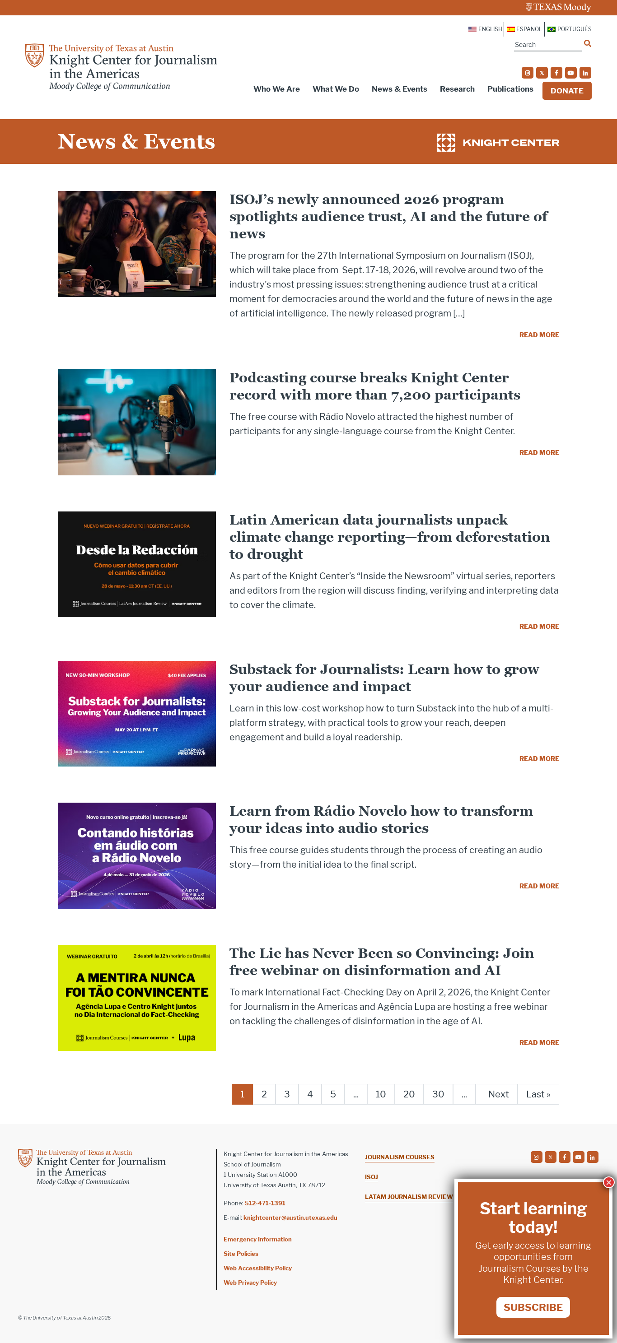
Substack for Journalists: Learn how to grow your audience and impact (384, 677)
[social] (527, 73)
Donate (567, 90)
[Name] (588, 43)
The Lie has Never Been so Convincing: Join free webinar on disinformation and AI (381, 961)
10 (381, 1094)
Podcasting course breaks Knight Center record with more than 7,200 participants (374, 386)
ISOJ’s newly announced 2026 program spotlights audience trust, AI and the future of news (388, 216)
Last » (538, 1094)
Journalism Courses (400, 1157)
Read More (539, 335)
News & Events (399, 88)
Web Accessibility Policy (258, 1268)
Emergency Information (258, 1239)
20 (409, 1094)
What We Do (336, 88)
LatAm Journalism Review (409, 1196)
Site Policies (241, 1253)
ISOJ (371, 1176)
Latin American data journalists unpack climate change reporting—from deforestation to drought (389, 537)
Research (457, 88)
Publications (510, 88)
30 (438, 1094)
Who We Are (276, 88)
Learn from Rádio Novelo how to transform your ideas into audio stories (381, 819)
